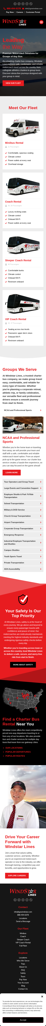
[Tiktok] (30, 3)
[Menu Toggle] (41, 22)
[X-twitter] (19, 3)
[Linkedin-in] (26, 3)
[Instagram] (23, 3)
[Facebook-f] (15, 3)
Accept (23, 1020)
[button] (42, 996)
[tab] (23, 410)
